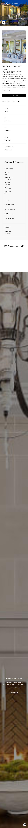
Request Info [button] (14, 95)
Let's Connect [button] (14, 692)
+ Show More (6, 90)
